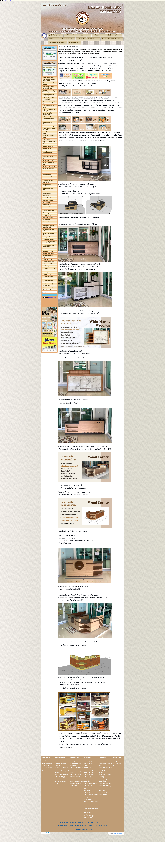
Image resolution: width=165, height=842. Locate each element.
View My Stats (9, 0)
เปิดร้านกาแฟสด (61, 46)
